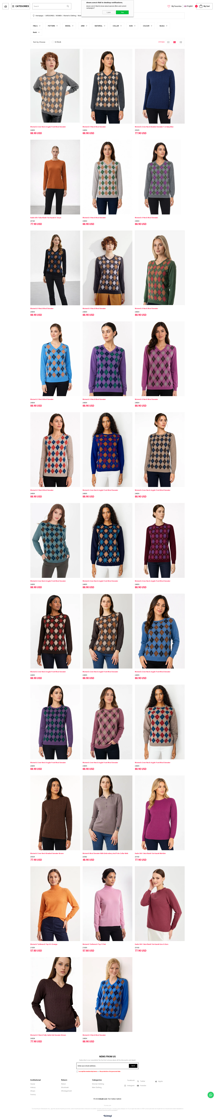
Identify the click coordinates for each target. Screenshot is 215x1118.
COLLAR (116, 26)
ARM (83, 26)
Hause (32, 1084)
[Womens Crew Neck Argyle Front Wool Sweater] (55, 123)
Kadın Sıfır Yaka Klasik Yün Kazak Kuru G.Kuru (151, 944)
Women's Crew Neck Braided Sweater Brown (47, 853)
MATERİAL (99, 26)
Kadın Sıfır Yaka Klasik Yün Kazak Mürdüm (150, 853)
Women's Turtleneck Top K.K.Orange (43, 944)
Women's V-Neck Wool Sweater (94, 127)
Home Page (5, 6)
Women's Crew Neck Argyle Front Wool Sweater (48, 127)
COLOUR (146, 26)
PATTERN (51, 26)
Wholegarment (66, 1091)
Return (63, 1084)
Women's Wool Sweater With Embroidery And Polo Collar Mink (105, 853)
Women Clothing (98, 1084)
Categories (22, 6)
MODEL (68, 26)
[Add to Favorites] (55, 86)
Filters (35, 26)
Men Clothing (97, 1087)
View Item (68, 86)
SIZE (131, 26)
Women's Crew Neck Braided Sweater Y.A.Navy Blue (154, 127)
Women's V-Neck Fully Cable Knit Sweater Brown (48, 1035)
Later (109, 12)
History (32, 1087)
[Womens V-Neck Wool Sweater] (160, 305)
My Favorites (176, 6)
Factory (33, 1094)
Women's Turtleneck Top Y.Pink (94, 944)
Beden (162, 26)
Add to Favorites (107, 540)
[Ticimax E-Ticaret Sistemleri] (107, 1116)
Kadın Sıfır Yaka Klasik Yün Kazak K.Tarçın (45, 218)
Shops (32, 1091)
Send (133, 1066)
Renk (35, 32)
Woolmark (65, 1087)
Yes (122, 12)
